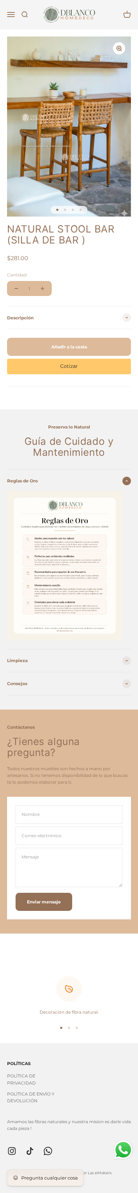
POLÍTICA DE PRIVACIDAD (21, 1079)
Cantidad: (17, 275)
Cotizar (69, 366)
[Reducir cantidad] (16, 288)
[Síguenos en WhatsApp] (48, 1151)
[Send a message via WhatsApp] (123, 1150)
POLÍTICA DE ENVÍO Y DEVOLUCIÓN (30, 1097)
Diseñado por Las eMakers (86, 1172)
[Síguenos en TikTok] (30, 1151)
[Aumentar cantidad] (42, 288)
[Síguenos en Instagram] (12, 1151)
